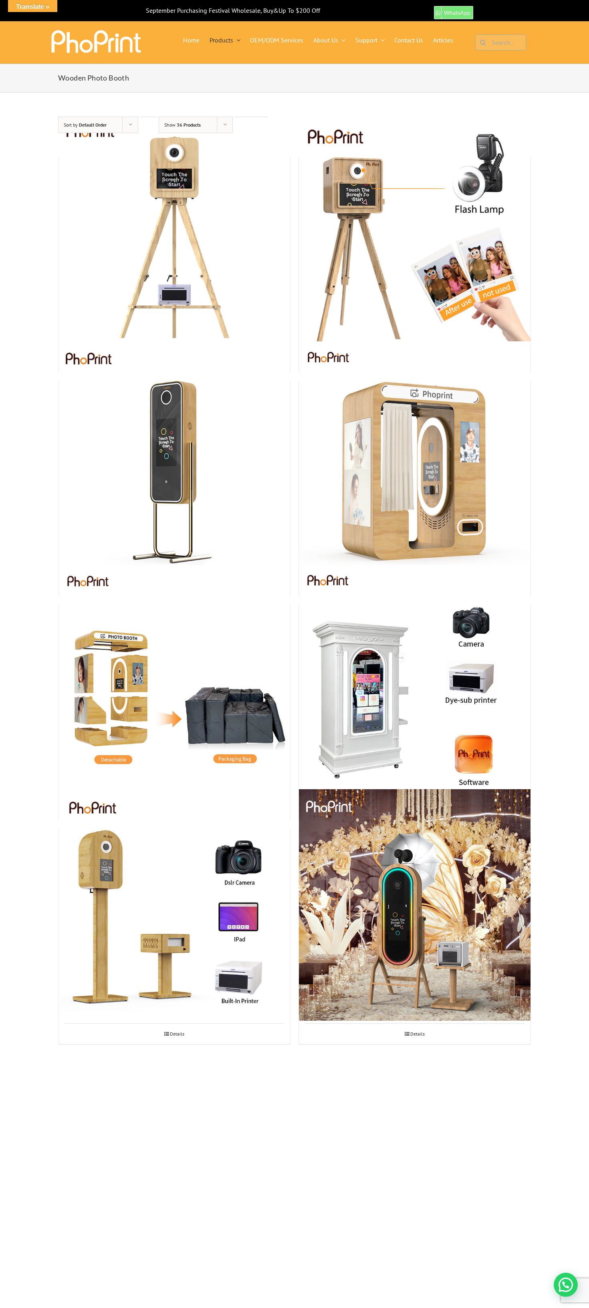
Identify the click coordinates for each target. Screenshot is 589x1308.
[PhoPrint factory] (96, 32)
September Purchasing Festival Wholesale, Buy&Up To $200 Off (233, 10)
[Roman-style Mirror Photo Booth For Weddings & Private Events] (415, 681)
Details (177, 1034)
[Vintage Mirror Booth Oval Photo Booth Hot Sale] (415, 905)
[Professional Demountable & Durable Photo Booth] (174, 681)
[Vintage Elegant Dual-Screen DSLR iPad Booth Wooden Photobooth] (174, 905)
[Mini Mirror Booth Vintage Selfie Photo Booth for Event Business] (174, 457)
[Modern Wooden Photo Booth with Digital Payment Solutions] (415, 457)
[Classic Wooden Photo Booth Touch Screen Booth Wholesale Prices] (174, 233)
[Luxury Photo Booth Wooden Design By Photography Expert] (415, 233)
